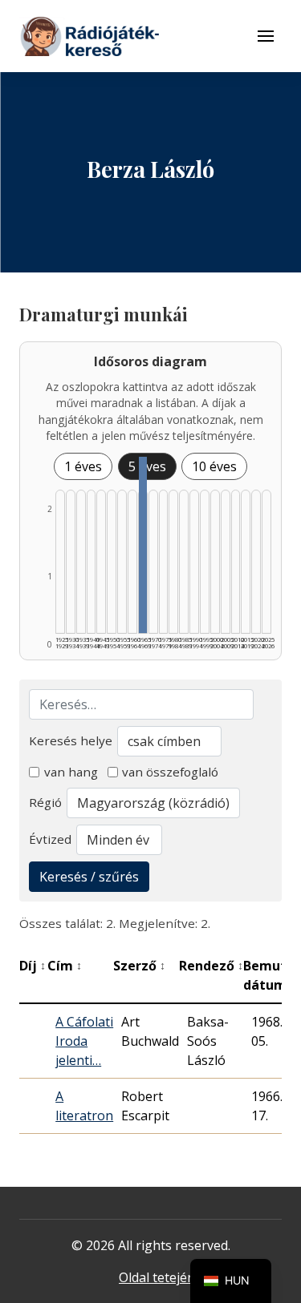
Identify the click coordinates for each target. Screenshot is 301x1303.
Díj (32, 965)
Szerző (139, 965)
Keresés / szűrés (89, 876)
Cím (64, 965)
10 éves (214, 466)
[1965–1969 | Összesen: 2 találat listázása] (143, 545)
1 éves (83, 466)
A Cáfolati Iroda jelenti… (84, 1041)
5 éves (147, 466)
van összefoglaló (170, 772)
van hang (71, 772)
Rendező (211, 965)
